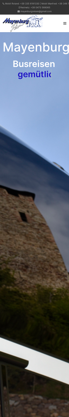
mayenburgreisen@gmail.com (36, 11)
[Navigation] (64, 23)
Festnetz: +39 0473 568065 (35, 7)
